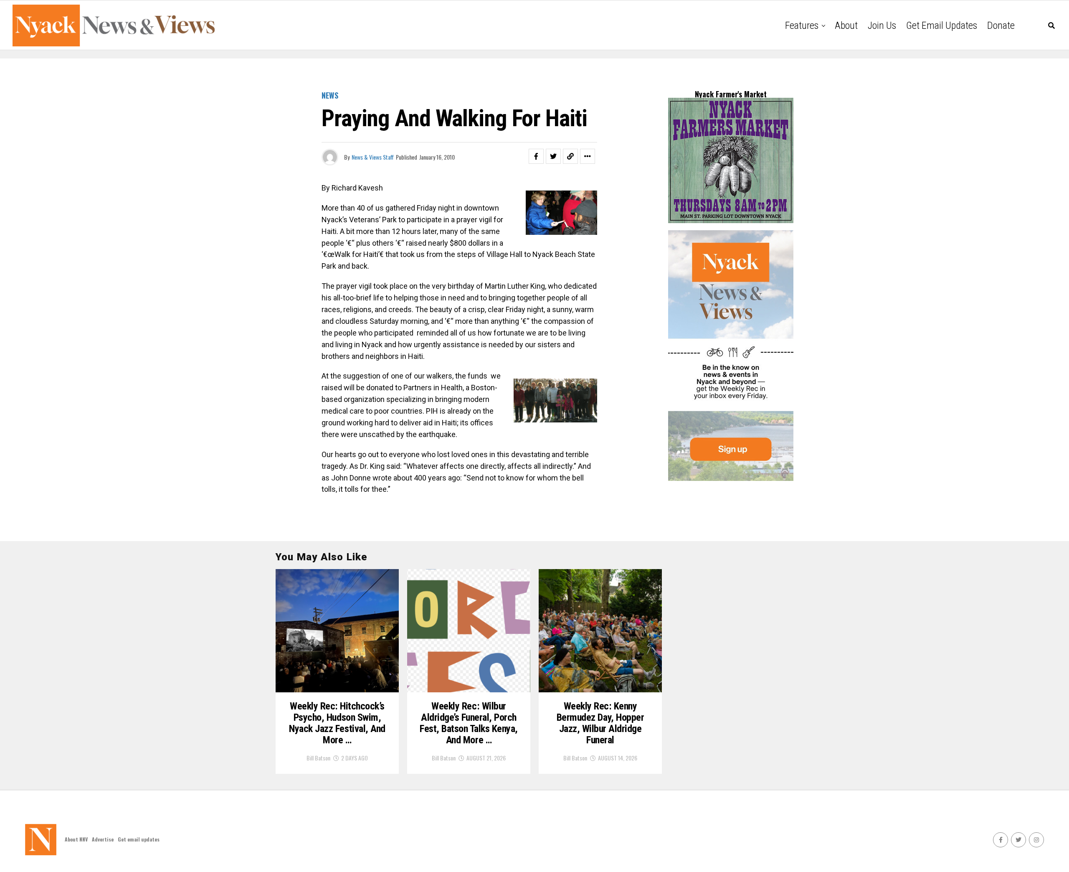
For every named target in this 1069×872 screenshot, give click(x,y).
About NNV (76, 839)
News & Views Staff (373, 157)
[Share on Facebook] (536, 156)
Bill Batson (318, 757)
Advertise (103, 839)
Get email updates (941, 25)
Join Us (882, 25)
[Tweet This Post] (553, 156)
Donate (1001, 25)
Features (801, 25)
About (846, 25)
